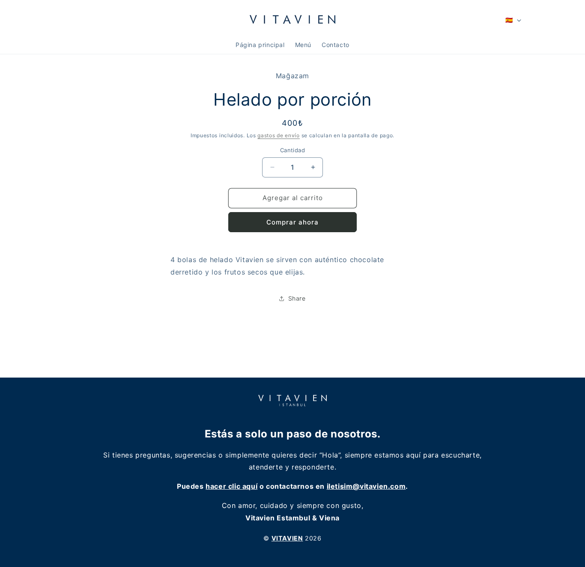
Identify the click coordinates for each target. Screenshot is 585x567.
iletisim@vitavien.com (366, 486)
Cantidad (292, 150)
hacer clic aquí (231, 486)
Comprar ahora (292, 222)
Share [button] (297, 298)
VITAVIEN (287, 538)
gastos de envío (278, 135)
